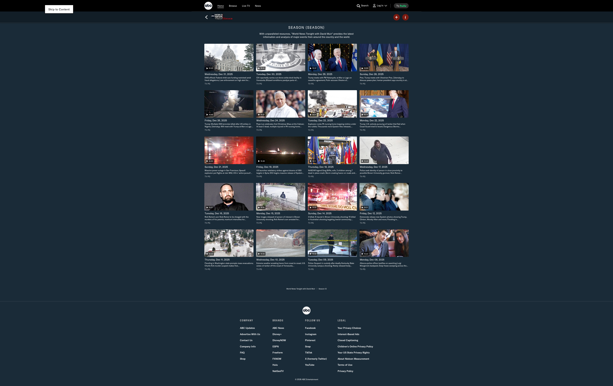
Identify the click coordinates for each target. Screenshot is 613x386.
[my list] (396, 17)
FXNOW (276, 358)
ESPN (275, 346)
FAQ (242, 352)
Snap (308, 346)
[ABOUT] (405, 17)
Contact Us (246, 340)
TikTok (308, 352)
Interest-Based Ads (348, 334)
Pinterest (310, 340)
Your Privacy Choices (349, 327)
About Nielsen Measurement (353, 358)
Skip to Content (59, 9)
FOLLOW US (312, 320)
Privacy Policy (345, 371)
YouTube (309, 364)
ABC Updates (247, 327)
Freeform (277, 352)
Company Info (248, 346)
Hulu (275, 364)
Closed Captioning (348, 340)
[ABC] (208, 6)
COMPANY (246, 320)
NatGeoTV (278, 371)
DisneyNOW (279, 340)
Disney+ (277, 334)
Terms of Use (345, 364)
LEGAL (342, 320)
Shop (243, 358)
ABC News (278, 327)
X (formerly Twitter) (316, 358)
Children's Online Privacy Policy (355, 346)
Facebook (310, 327)
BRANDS (278, 320)
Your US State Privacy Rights (354, 352)
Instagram (310, 334)
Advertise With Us (250, 334)
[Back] (206, 17)
